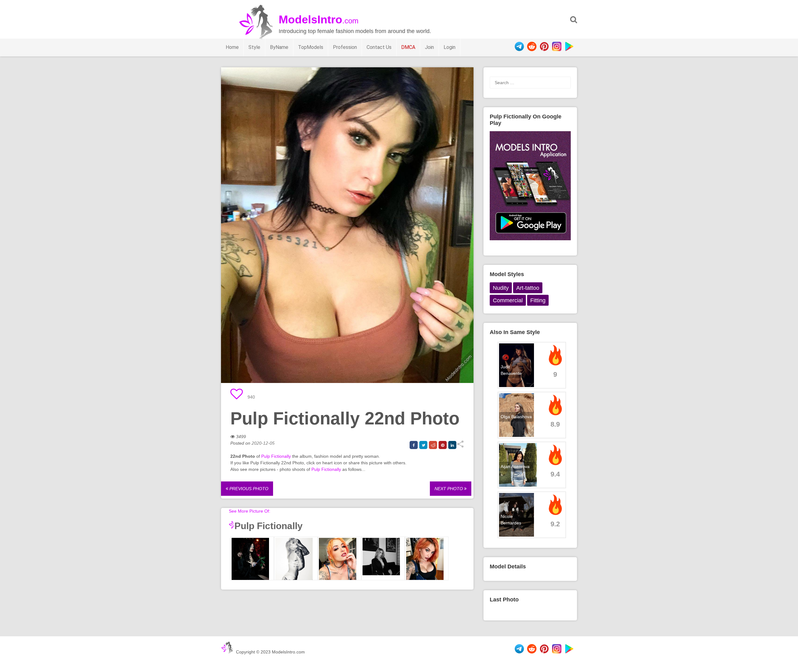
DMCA (408, 47)
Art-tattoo (527, 288)
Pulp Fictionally (276, 456)
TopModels (310, 47)
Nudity (501, 288)
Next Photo (449, 488)
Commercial (508, 300)
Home (232, 47)
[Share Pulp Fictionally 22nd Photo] (460, 446)
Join (429, 47)
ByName (279, 47)
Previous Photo (248, 488)
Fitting (538, 300)
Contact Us (379, 47)
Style (254, 47)
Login (449, 47)
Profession (345, 47)
